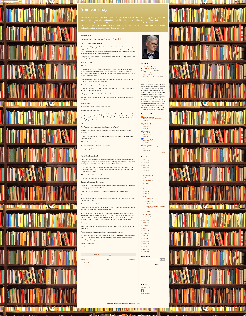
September (148, 180)
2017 (144, 231)
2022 (144, 170)
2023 (144, 168)
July (146, 186)
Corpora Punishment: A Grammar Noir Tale (101, 39)
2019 (144, 225)
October (147, 178)
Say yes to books (147, 71)
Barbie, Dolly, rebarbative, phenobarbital (150, 133)
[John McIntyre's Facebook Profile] (142, 291)
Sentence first (147, 123)
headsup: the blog (148, 117)
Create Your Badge (145, 293)
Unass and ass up (147, 140)
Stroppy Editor (147, 145)
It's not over (146, 68)
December (148, 173)
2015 (144, 236)
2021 (144, 220)
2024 (144, 165)
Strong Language (148, 139)
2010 (144, 249)
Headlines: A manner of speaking (152, 118)
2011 (144, 246)
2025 (144, 162)
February (147, 214)
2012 (144, 244)
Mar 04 (149, 204)
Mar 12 (149, 198)
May (146, 191)
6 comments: (104, 255)
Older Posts (132, 260)
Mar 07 (149, 201)
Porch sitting (146, 66)
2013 (144, 241)
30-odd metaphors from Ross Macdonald (150, 125)
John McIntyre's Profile (146, 287)
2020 (144, 223)
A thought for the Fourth (149, 77)
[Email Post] (110, 255)
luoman (126, 303)
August (147, 183)
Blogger (138, 303)
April (146, 194)
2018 (144, 228)
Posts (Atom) (91, 263)
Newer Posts (84, 260)
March (147, 196)
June (146, 188)
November (148, 175)
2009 (144, 252)
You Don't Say (94, 9)
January (147, 217)
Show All (163, 152)
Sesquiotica (146, 131)
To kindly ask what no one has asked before (152, 147)
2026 (144, 160)
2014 (144, 238)
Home (108, 260)
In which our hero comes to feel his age (152, 73)
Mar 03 (149, 211)
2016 (144, 233)
